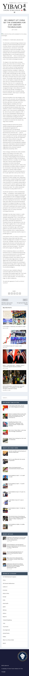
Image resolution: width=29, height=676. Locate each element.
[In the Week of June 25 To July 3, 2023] (14, 337)
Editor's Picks (6, 593)
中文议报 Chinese (13, 2)
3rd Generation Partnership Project (12, 168)
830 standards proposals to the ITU (15, 155)
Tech (4, 623)
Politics (4, 613)
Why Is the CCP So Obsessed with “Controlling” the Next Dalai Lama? (15, 558)
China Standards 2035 (19, 193)
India (4, 600)
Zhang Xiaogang (12, 156)
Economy (5, 590)
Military (5, 610)
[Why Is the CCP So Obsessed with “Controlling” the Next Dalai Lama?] (4, 559)
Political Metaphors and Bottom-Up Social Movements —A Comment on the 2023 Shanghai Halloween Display (13, 387)
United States (6, 633)
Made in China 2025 (7, 55)
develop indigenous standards (9, 103)
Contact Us (20, 2)
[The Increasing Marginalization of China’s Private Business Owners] (4, 553)
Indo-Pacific (5, 603)
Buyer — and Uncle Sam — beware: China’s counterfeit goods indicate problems (13, 366)
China (4, 580)
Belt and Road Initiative (17, 118)
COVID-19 (5, 586)
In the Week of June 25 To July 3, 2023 (12, 346)
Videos (4, 636)
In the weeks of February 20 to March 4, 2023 (14, 326)
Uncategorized (6, 630)
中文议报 (3, 671)
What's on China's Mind (8, 640)
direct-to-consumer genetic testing (16, 65)
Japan (4, 606)
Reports (5, 616)
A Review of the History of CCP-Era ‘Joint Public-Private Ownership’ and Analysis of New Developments (16, 538)
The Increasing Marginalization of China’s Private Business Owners (15, 552)
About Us (26, 2)
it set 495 (20, 159)
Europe (4, 596)
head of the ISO (11, 137)
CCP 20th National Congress (9, 576)
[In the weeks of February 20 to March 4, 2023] (14, 318)
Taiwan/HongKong (7, 620)
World (4, 643)
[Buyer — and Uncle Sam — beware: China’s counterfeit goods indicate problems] (14, 356)
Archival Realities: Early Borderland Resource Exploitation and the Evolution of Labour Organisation (16, 546)
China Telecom (21, 172)
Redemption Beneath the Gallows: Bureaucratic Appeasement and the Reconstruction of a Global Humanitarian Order (15, 565)
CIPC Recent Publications (8, 583)
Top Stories (5, 626)
